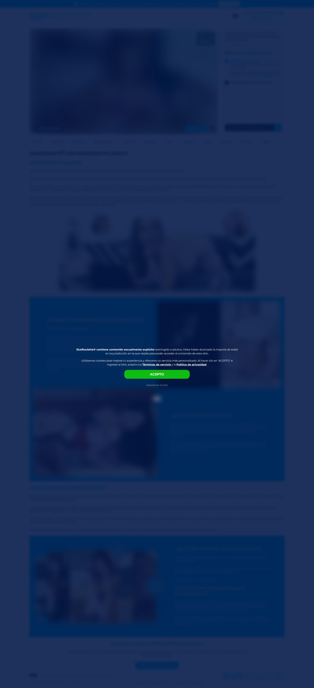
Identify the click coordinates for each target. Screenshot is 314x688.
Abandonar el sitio (157, 385)
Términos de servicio (156, 364)
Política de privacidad (191, 364)
